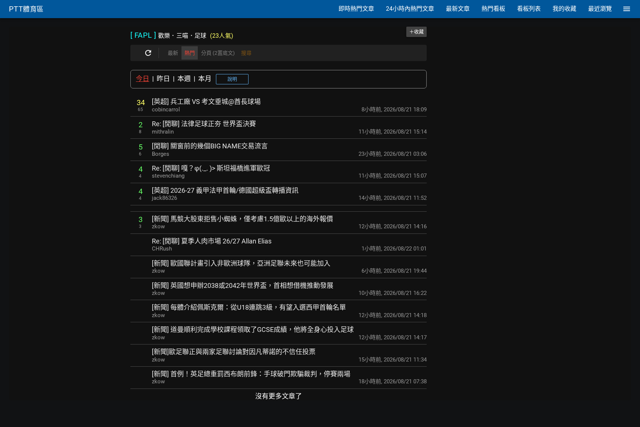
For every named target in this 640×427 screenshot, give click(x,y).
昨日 (163, 79)
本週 (184, 79)
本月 (204, 79)
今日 (142, 79)
